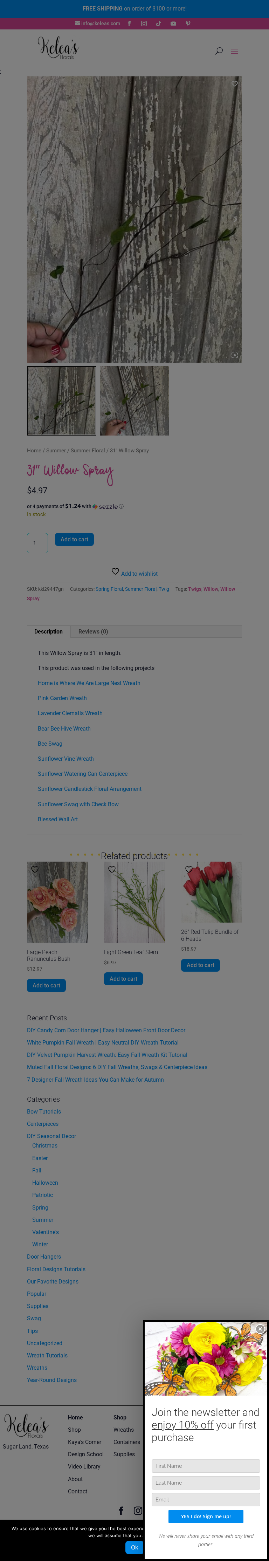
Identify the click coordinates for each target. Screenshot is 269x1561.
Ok (134, 1547)
